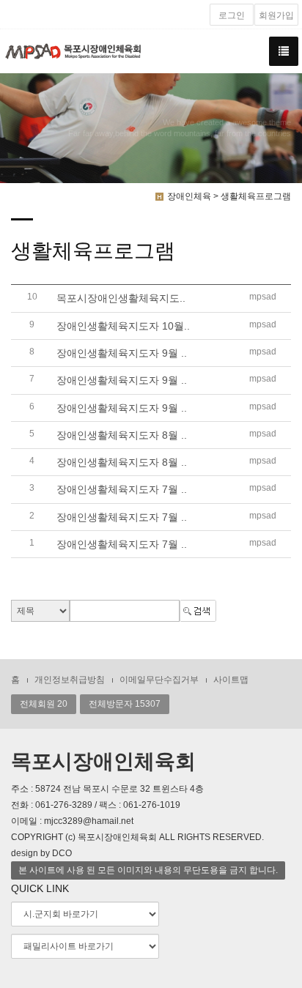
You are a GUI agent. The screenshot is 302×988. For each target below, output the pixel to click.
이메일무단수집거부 (159, 680)
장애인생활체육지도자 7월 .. (121, 490)
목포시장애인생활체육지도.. (120, 299)
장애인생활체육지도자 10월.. (123, 326)
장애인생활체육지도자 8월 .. (121, 435)
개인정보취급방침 (69, 680)
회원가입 (276, 15)
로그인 (231, 15)
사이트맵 (230, 680)
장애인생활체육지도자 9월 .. (121, 353)
